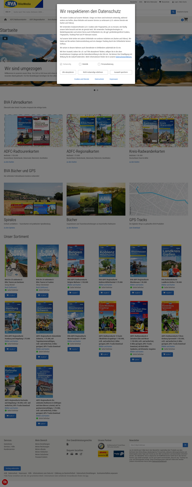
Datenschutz (99, 79)
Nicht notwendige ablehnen (93, 72)
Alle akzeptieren (68, 72)
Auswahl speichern (121, 72)
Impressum (114, 79)
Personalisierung (107, 64)
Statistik (85, 64)
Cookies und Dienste (81, 79)
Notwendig (67, 64)
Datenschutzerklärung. (124, 57)
